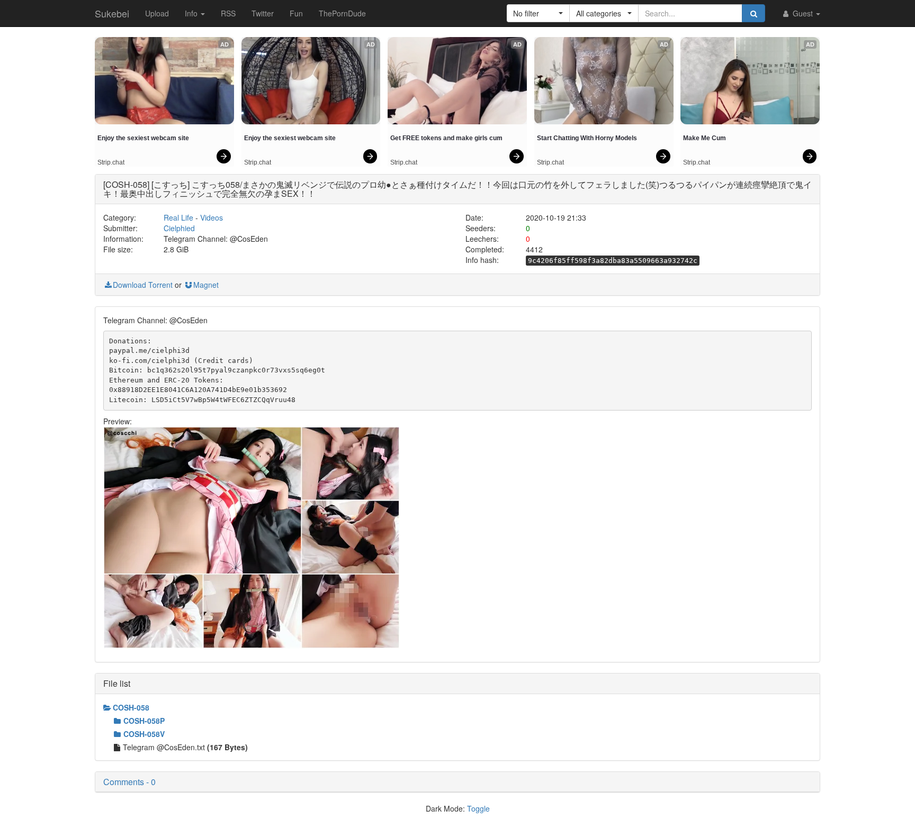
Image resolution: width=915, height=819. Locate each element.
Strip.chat (110, 162)
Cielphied (179, 228)
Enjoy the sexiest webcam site (143, 138)
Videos (211, 217)
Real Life (178, 217)
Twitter (263, 13)
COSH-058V (144, 734)
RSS (228, 13)
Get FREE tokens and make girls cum (446, 138)
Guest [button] (803, 13)
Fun (296, 13)
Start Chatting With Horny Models (587, 138)
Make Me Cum (704, 138)
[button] (538, 13)
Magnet (206, 284)
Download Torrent (143, 284)
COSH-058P (144, 720)
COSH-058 (131, 707)
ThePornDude (342, 13)
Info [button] (192, 13)
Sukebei (112, 13)
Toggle (478, 808)
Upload (157, 13)
